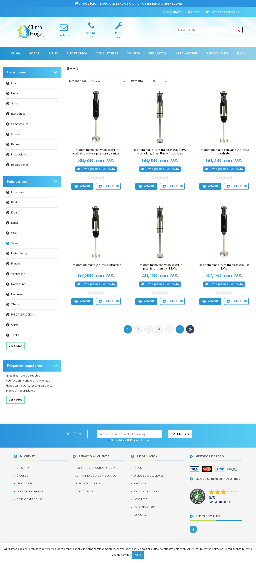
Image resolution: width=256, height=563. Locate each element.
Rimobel (16, 263)
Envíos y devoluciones (148, 475)
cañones (29, 381)
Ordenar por (77, 81)
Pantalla (137, 81)
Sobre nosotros (144, 507)
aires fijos (12, 376)
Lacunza (16, 294)
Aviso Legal (141, 499)
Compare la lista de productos (95, 475)
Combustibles (107, 53)
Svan (14, 243)
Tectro (15, 335)
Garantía (139, 483)
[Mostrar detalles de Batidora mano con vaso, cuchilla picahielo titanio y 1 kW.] (160, 232)
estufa (25, 386)
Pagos (137, 468)
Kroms (15, 212)
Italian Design (20, 253)
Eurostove (17, 192)
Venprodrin (18, 274)
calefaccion (13, 381)
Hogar (15, 93)
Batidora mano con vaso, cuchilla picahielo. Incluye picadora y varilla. (96, 151)
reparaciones (26, 391)
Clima (14, 83)
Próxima (180, 329)
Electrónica (18, 114)
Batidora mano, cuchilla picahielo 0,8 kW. (224, 266)
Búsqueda (140, 515)
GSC (14, 233)
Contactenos (84, 491)
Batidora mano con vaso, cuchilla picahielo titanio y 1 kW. (159, 266)
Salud (15, 103)
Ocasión (16, 134)
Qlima (15, 325)
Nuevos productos (87, 483)
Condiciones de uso (29, 499)
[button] (15, 53)
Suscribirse (118, 440)
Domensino (18, 284)
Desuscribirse (139, 440)
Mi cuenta (22, 468)
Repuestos (18, 144)
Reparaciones (217, 53)
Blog (241, 53)
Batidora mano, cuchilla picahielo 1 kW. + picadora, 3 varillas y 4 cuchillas (160, 151)
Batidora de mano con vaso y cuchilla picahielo (224, 151)
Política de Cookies (146, 491)
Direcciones (24, 483)
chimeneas (43, 381)
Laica (14, 223)
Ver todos (15, 346)
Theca (15, 304)
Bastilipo (16, 202)
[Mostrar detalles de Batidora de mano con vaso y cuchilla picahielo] (224, 117)
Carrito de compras (29, 491)
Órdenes (22, 475)
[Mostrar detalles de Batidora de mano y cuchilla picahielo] (96, 232)
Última (190, 329)
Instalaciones (19, 154)
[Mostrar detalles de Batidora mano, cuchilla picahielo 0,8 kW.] (224, 232)
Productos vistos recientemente (96, 468)
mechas (11, 391)
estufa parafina (42, 386)
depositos (12, 386)
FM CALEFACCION (22, 315)
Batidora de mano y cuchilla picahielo (96, 265)
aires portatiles (31, 376)
